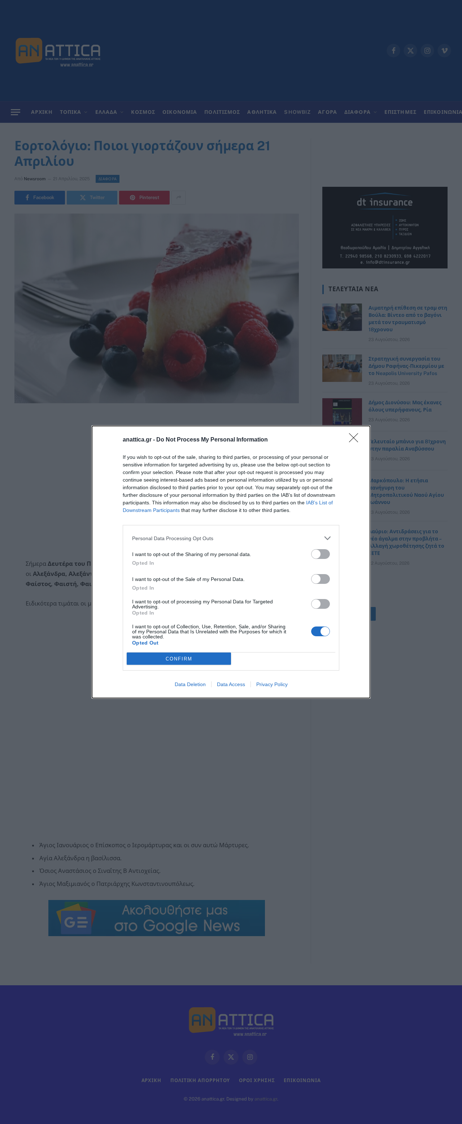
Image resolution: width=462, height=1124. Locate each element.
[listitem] (231, 538)
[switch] (320, 554)
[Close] (356, 440)
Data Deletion (190, 684)
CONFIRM (179, 659)
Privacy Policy (272, 684)
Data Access (231, 684)
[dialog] (231, 562)
